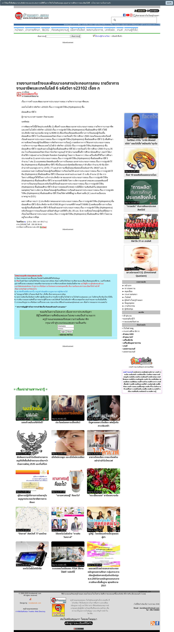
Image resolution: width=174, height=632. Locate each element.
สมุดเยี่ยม (128, 291)
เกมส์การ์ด (147, 379)
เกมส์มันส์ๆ (134, 391)
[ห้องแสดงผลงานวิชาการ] (94, 31)
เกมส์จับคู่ (137, 384)
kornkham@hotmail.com (74, 302)
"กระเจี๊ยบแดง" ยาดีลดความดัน (103, 495)
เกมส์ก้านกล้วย (142, 382)
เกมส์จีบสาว (129, 389)
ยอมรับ (169, 3)
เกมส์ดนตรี (144, 377)
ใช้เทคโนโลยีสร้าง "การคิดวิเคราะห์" (68, 535)
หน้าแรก (128, 286)
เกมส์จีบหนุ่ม (141, 386)
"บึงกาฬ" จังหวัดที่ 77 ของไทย (32, 533)
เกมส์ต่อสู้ (144, 372)
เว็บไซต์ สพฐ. (128, 328)
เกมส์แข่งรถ (137, 372)
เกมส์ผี (132, 384)
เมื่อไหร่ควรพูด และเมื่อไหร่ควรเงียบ (67, 457)
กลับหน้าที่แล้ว (117, 36)
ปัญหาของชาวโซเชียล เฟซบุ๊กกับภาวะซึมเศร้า (104, 424)
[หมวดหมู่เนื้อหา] (77, 31)
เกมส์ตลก (126, 382)
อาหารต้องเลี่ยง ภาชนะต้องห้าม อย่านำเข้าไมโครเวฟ (103, 459)
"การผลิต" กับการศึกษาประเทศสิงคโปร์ (141, 208)
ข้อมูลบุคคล (129, 303)
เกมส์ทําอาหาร (152, 382)
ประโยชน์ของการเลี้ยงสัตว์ (68, 422)
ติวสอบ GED (128, 334)
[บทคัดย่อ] (110, 31)
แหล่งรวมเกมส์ (129, 349)
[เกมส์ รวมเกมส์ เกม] (120, 31)
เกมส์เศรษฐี (151, 384)
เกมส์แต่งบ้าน (143, 391)
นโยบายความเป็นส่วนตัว (101, 3)
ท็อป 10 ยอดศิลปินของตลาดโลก (141, 175)
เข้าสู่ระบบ (127, 316)
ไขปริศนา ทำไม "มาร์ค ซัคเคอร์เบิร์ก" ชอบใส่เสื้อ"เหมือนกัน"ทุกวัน (141, 141)
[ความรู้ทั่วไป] (131, 31)
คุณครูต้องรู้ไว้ (129, 319)
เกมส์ (125, 346)
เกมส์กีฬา (144, 384)
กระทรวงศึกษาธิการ (131, 331)
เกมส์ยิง (144, 389)
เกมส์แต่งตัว (133, 374)
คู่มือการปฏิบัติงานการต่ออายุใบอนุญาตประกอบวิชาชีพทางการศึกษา (32, 499)
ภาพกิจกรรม (130, 306)
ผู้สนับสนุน (129, 309)
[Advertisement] (68, 63)
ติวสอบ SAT (128, 337)
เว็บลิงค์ (128, 297)
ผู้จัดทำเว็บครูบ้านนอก (134, 300)
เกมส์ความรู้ (152, 391)
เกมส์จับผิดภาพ (156, 379)
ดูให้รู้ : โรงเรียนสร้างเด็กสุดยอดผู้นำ (103, 535)
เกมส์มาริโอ (149, 386)
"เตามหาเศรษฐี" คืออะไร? (68, 495)
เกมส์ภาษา (151, 372)
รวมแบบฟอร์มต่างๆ (131, 322)
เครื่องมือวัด (128, 340)
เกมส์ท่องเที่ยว (141, 374)
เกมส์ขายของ (152, 377)
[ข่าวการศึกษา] (33, 31)
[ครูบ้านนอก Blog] (45, 31)
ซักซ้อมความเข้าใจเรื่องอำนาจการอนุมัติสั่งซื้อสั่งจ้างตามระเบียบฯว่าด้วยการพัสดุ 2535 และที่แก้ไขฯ (32, 461)
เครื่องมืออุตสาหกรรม (132, 343)
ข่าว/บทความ (130, 288)
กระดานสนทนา (131, 294)
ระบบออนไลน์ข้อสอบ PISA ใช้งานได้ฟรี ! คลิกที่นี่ (68, 570)
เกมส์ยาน (150, 389)
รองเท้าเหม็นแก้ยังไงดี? (32, 422)
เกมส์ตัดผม (133, 382)
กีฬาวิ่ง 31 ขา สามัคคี (141, 241)
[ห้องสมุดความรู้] (60, 31)
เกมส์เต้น (132, 377)
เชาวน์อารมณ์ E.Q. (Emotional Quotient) (141, 274)
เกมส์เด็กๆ (132, 379)
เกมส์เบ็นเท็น (137, 389)
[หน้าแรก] (19, 31)
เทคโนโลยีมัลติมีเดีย (32, 568)
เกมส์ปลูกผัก (139, 379)
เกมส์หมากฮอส (151, 374)
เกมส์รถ (137, 377)
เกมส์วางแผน (131, 386)
